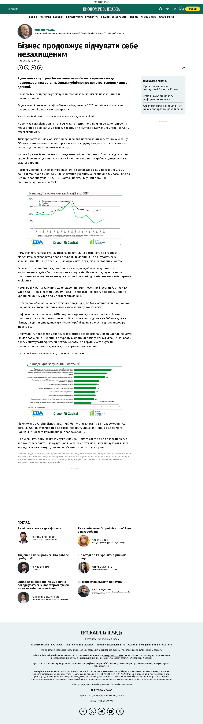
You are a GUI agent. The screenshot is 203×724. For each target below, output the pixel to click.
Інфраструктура (74, 17)
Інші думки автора (155, 80)
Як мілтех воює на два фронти (39, 528)
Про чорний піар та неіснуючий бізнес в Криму (160, 88)
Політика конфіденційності (80, 645)
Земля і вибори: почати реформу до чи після (158, 97)
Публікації (45, 17)
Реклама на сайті (40, 645)
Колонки (58, 17)
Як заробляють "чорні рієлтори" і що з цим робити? (104, 530)
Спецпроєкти (119, 17)
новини (33, 17)
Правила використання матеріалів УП (117, 645)
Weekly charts (148, 17)
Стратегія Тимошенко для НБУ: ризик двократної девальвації (163, 107)
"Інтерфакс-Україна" (113, 655)
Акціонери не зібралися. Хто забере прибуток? (43, 556)
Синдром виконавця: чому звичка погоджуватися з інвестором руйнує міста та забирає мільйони (43, 585)
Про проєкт (57, 645)
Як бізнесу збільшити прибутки (100, 582)
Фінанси (105, 17)
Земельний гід (166, 17)
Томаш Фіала (44, 30)
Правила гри (91, 17)
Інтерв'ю (133, 17)
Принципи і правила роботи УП (155, 645)
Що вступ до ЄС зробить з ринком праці (102, 556)
